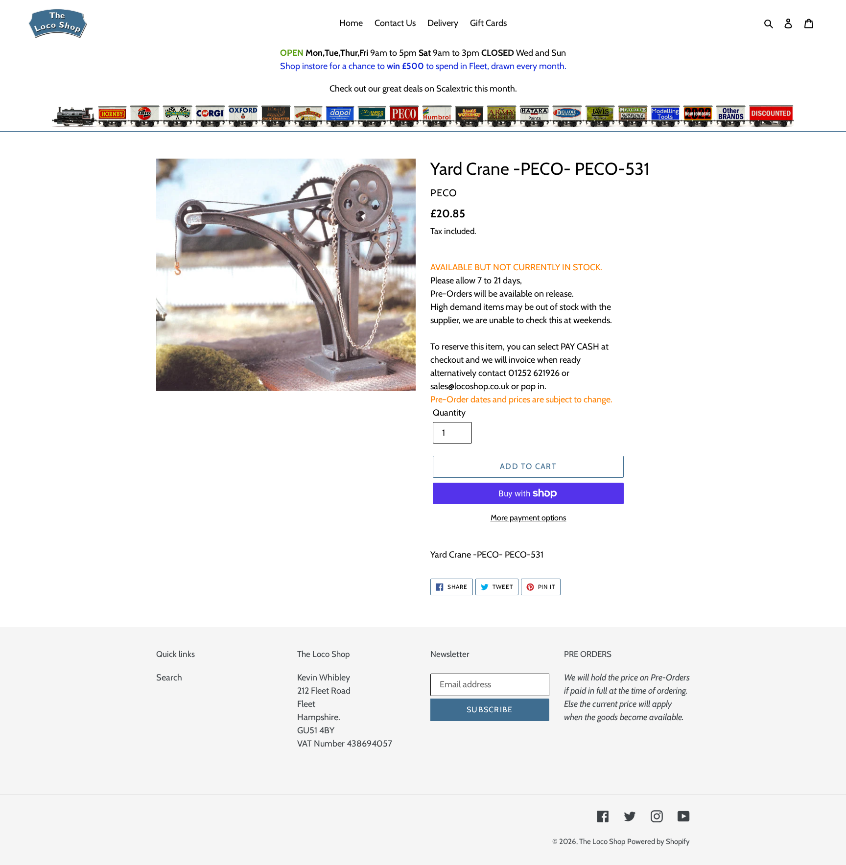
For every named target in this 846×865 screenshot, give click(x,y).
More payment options (528, 517)
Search (169, 677)
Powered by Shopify (658, 841)
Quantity (449, 412)
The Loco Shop (602, 841)
